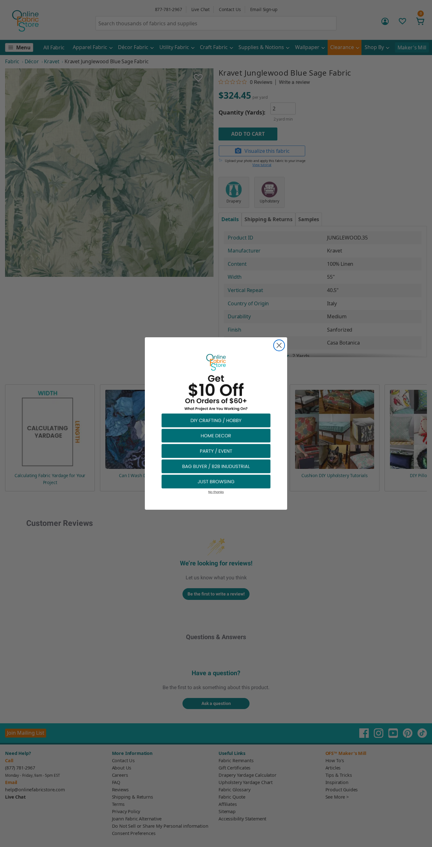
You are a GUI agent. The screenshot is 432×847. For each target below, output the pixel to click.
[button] (216, 420)
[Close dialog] (279, 345)
